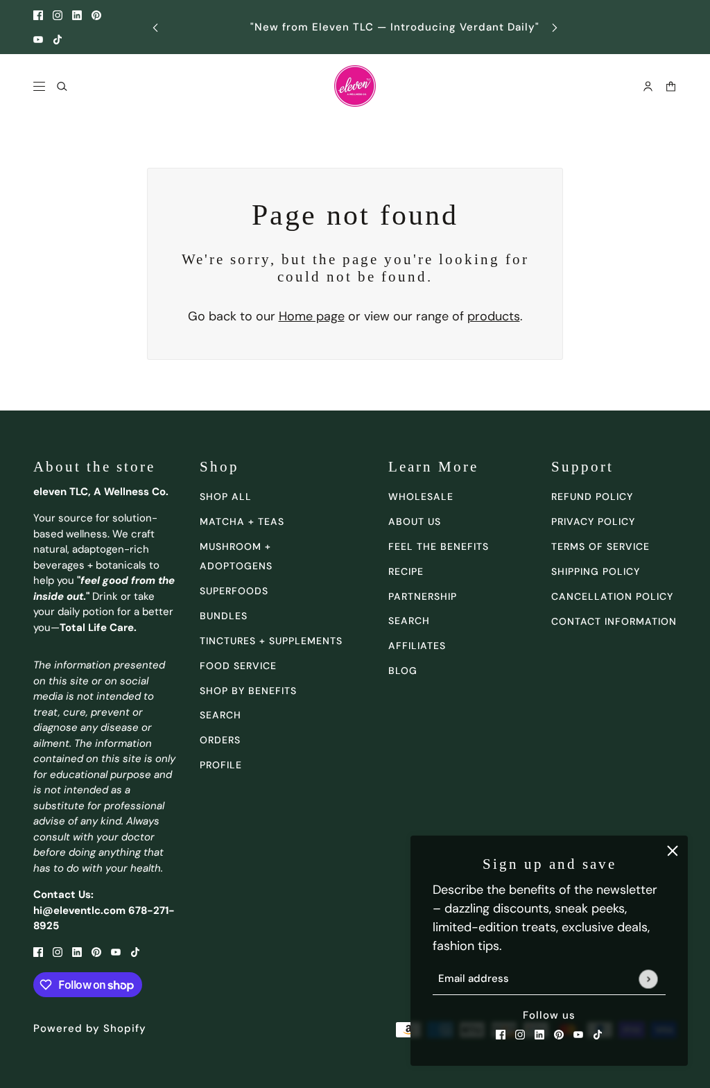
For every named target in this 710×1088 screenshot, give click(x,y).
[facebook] (38, 15)
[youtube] (38, 39)
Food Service (238, 665)
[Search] (62, 86)
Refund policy (592, 496)
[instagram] (57, 15)
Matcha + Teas (242, 521)
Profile (221, 765)
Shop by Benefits (248, 690)
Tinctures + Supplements (271, 640)
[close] (672, 851)
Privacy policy (593, 521)
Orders (220, 740)
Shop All (226, 496)
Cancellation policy (612, 596)
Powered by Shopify (89, 1028)
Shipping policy (595, 571)
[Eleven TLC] (355, 86)
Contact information (614, 621)
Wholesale (420, 496)
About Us (414, 521)
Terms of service (600, 546)
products (493, 316)
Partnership (422, 596)
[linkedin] (77, 15)
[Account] (648, 86)
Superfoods (234, 591)
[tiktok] (57, 39)
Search (409, 620)
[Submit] (648, 978)
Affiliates (417, 645)
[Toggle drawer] (39, 86)
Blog (402, 670)
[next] (554, 27)
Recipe (406, 571)
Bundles (224, 616)
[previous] (155, 27)
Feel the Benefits (438, 546)
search (220, 715)
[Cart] (671, 86)
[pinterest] (96, 15)
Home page (312, 316)
